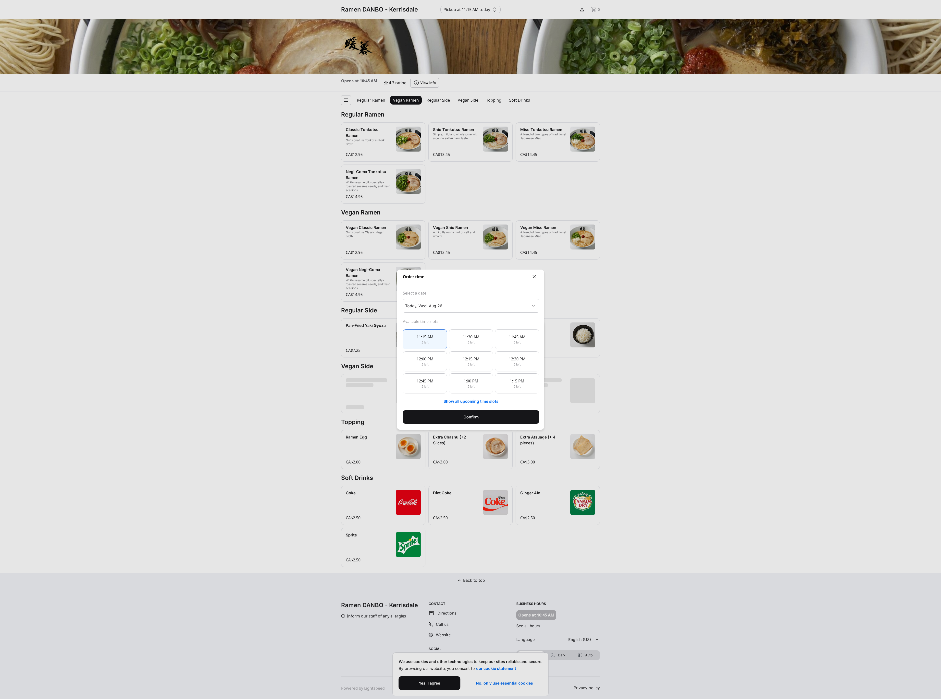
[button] (425, 339)
